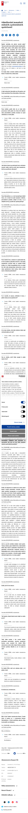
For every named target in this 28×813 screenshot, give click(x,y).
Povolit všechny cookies (13, 426)
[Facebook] (6, 35)
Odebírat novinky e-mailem (10, 806)
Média (18, 10)
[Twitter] (10, 35)
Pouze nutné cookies (13, 435)
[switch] (23, 407)
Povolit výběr (13, 431)
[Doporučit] (14, 35)
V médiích (3, 12)
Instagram (17, 802)
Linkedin (9, 802)
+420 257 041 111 (11, 767)
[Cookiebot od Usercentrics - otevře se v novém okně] (19, 376)
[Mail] (2, 35)
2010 (9, 12)
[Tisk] (17, 35)
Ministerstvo (11, 10)
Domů (5, 10)
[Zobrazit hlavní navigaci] (24, 3)
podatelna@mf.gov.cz (12, 770)
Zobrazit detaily (18, 422)
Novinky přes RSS (7, 809)
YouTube (13, 802)
